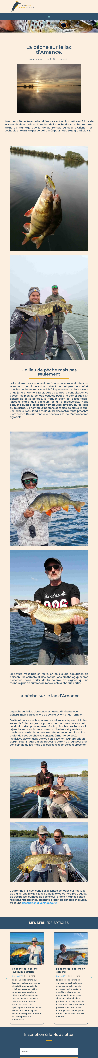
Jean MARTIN (38, 59)
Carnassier (64, 59)
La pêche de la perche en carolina (26, 970)
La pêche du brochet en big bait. (69, 970)
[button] (91, 978)
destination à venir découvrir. (40, 903)
